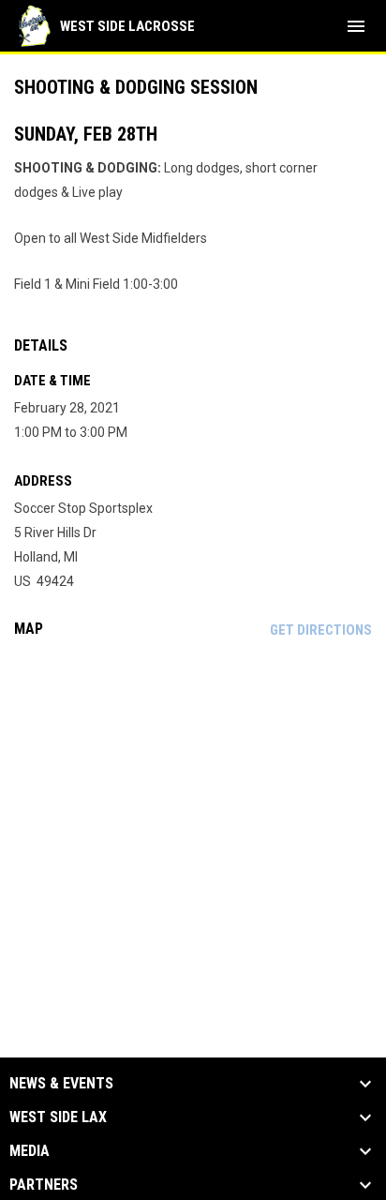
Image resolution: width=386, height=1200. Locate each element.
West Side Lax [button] (58, 1117)
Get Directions (321, 630)
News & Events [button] (61, 1083)
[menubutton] (356, 26)
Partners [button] (43, 1185)
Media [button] (29, 1151)
